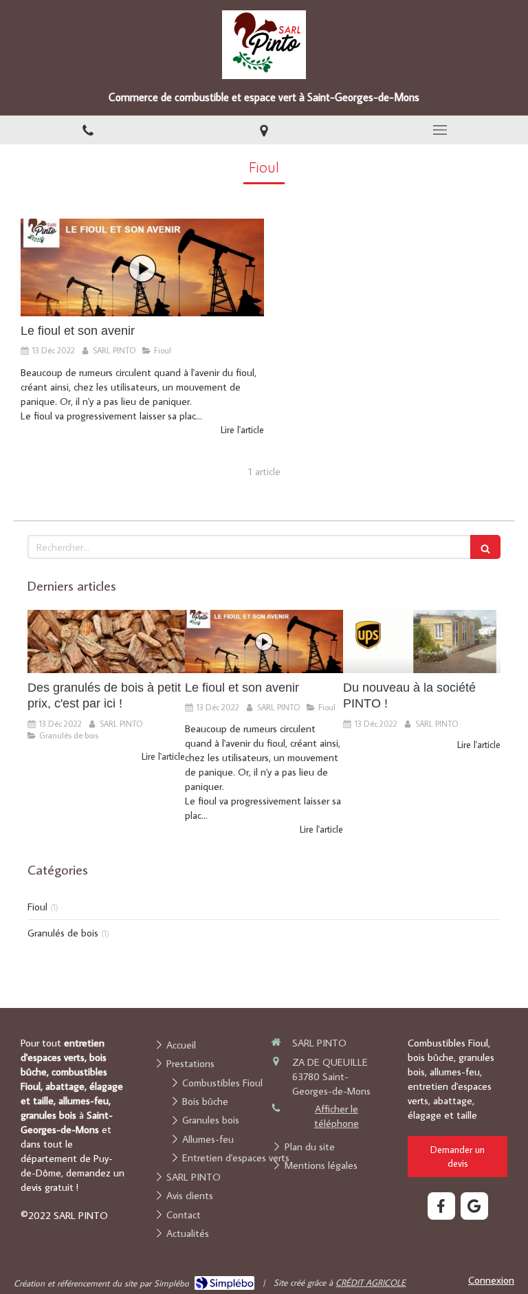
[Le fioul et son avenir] (142, 267)
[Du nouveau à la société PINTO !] (421, 641)
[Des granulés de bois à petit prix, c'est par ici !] (106, 641)
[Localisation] (264, 130)
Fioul (37, 906)
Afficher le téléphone (336, 1116)
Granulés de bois (63, 932)
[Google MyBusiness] (474, 1206)
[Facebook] (441, 1206)
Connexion (491, 1279)
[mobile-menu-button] (440, 130)
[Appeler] (88, 130)
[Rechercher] (485, 547)
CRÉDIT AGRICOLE (371, 1282)
